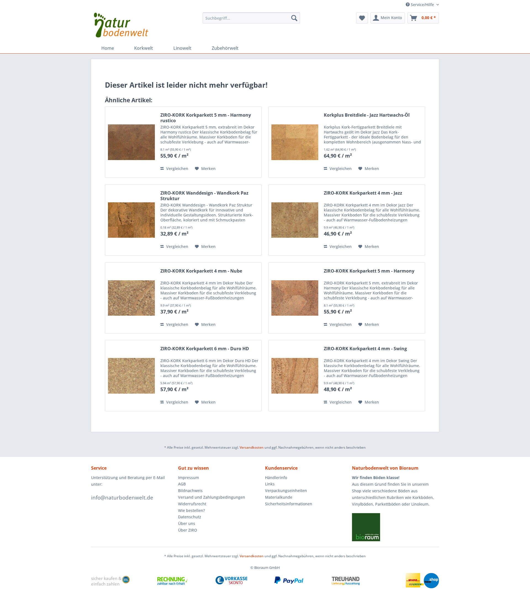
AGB (182, 484)
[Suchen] (294, 17)
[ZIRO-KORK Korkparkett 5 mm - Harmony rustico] (131, 142)
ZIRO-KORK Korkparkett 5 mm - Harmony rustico (205, 117)
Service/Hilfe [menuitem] (422, 4)
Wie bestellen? (191, 510)
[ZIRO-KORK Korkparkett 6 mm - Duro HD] (131, 376)
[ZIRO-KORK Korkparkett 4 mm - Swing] (294, 376)
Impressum (188, 477)
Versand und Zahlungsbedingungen (211, 497)
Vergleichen (176, 168)
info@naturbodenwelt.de (122, 497)
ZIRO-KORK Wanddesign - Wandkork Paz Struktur (204, 195)
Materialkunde (278, 497)
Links (270, 484)
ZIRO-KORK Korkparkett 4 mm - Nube (201, 271)
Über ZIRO (187, 530)
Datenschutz (189, 516)
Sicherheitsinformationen (288, 503)
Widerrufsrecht (192, 503)
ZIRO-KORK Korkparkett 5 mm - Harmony (369, 271)
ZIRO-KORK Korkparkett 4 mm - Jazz (363, 193)
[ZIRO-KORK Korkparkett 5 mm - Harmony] (294, 298)
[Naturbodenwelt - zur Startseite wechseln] (121, 26)
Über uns (186, 523)
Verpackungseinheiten (286, 490)
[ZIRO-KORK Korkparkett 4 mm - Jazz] (294, 220)
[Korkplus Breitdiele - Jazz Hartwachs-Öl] (294, 142)
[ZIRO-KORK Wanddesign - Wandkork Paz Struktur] (131, 220)
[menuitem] (251, 17)
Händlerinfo (276, 477)
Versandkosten (252, 447)
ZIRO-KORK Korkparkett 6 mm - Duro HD (204, 349)
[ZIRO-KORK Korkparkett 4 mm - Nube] (131, 298)
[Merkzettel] (362, 17)
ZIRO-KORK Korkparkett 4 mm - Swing (365, 349)
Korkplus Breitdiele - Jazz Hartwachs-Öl (367, 115)
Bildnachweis (190, 490)
